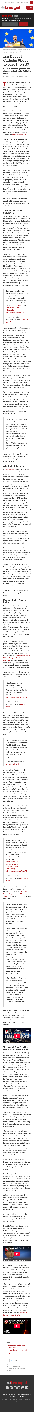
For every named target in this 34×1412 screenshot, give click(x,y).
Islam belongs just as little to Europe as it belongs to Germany (17, 657)
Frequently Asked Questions (24, 1394)
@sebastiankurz (12, 861)
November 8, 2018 (12, 764)
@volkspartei (11, 857)
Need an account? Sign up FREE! (14, 2)
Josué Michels (10, 77)
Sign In (26, 2)
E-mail (12, 1367)
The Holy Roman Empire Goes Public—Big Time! (15, 893)
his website (10, 469)
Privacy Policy (13, 1396)
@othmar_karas (12, 864)
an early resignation (19, 134)
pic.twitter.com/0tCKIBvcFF (16, 312)
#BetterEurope (11, 310)
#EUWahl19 (10, 868)
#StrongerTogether (13, 307)
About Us (5, 1394)
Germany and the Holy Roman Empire (16, 1313)
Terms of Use (23, 1396)
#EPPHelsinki (18, 305)
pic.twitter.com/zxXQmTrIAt (16, 697)
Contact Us (12, 1394)
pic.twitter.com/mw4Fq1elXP (16, 871)
